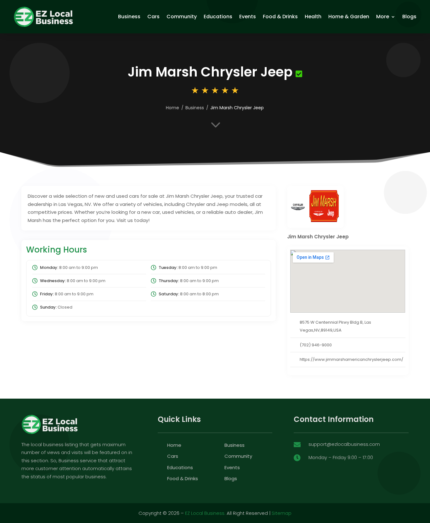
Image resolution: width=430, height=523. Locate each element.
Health (313, 16)
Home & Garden (348, 16)
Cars (153, 16)
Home (172, 108)
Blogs (409, 16)
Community (182, 16)
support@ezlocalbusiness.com (344, 444)
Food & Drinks (280, 16)
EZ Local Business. (205, 513)
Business (129, 16)
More (382, 16)
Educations (218, 16)
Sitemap (281, 513)
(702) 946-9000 (316, 345)
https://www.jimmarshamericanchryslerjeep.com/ (351, 359)
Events (247, 16)
